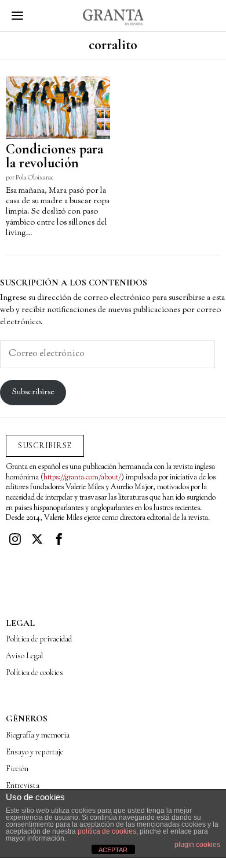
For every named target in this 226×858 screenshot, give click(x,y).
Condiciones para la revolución (54, 156)
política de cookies (107, 831)
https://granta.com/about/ (82, 477)
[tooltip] (15, 539)
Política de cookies (34, 672)
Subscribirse (33, 392)
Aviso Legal (24, 656)
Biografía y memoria (38, 735)
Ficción (17, 768)
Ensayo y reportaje (35, 752)
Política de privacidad (39, 639)
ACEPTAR (113, 849)
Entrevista (22, 785)
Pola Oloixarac (35, 177)
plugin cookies (197, 845)
